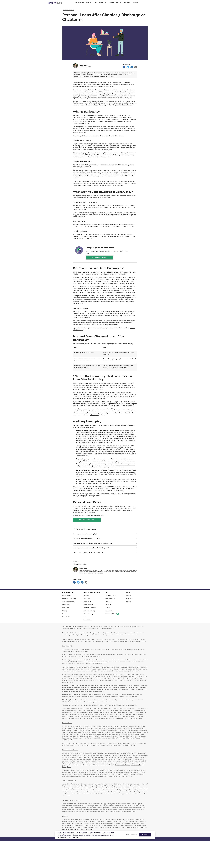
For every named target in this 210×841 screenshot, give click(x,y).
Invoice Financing (88, 604)
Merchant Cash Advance (90, 607)
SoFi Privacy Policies (110, 595)
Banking (118, 2)
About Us (128, 595)
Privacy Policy (74, 837)
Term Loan (87, 598)
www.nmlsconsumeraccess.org (98, 662)
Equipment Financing (89, 611)
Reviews (128, 601)
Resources (135, 2)
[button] (105, 534)
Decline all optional (131, 834)
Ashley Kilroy (83, 65)
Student (111, 2)
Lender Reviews (66, 617)
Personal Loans (79, 2)
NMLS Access (108, 611)
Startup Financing (88, 614)
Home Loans (65, 604)
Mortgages (127, 2)
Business (88, 2)
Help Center (129, 598)
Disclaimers (108, 604)
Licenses (107, 607)
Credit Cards (102, 2)
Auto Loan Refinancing (68, 601)
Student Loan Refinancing (69, 598)
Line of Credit (87, 601)
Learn (63, 614)
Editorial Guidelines (97, 76)
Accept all (144, 834)
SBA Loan (86, 595)
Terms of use (108, 601)
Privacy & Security (110, 598)
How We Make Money (110, 76)
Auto (95, 2)
